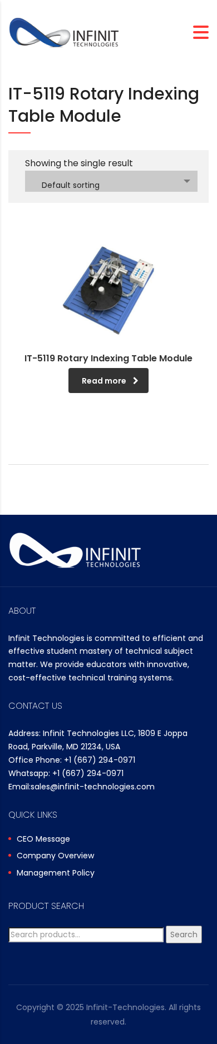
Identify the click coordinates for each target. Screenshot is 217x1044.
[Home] (64, 32)
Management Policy (56, 873)
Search (184, 934)
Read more (104, 380)
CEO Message (43, 839)
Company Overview (55, 856)
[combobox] (111, 181)
